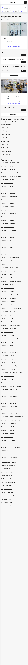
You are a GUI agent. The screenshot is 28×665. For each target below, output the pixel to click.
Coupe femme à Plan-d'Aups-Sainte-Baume (12, 359)
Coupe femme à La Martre (7, 284)
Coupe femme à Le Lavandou (8, 311)
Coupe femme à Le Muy (7, 318)
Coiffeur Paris (4, 148)
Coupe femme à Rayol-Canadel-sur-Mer (11, 372)
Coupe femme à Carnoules (8, 193)
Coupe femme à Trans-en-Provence (10, 447)
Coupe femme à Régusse (7, 376)
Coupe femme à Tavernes (7, 433)
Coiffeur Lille (4, 127)
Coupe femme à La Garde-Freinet (9, 277)
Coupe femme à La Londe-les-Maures (11, 281)
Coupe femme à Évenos (7, 217)
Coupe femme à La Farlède (8, 271)
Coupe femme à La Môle (7, 288)
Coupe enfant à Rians (6, 485)
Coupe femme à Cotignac (7, 206)
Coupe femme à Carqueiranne (9, 196)
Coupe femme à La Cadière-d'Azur (10, 257)
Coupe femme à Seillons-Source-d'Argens (12, 416)
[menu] (2, 2)
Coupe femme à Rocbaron (8, 379)
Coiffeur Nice (4, 144)
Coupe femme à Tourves (7, 443)
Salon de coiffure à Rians (7, 506)
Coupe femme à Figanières (8, 223)
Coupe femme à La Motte (7, 291)
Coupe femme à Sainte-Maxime (9, 406)
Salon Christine (6, 38)
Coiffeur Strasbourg (6, 151)
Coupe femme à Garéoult (7, 237)
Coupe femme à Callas (7, 183)
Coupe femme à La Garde (7, 274)
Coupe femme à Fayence (7, 220)
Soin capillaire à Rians (6, 502)
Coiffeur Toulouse (5, 154)
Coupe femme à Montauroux (8, 342)
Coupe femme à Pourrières (8, 362)
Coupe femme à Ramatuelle (8, 369)
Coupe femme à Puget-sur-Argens (10, 366)
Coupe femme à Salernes (7, 410)
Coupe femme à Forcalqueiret (8, 230)
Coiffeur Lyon (4, 131)
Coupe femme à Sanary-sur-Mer (9, 413)
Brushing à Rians (5, 468)
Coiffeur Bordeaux (6, 124)
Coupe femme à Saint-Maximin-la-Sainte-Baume (13, 393)
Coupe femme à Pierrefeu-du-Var (9, 352)
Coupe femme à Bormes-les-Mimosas (11, 176)
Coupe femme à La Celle (7, 261)
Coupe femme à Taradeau (7, 430)
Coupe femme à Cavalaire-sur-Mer (10, 200)
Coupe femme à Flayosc (7, 227)
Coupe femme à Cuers (7, 210)
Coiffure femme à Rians (7, 472)
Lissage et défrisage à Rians (8, 495)
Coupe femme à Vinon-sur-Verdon (10, 454)
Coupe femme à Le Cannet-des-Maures (11, 308)
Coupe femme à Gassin (7, 240)
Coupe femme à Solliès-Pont (8, 423)
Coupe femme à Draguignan (8, 213)
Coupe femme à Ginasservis (8, 244)
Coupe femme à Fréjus (7, 233)
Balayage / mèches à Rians (8, 465)
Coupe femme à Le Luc (7, 315)
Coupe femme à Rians (6, 489)
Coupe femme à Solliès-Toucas (9, 427)
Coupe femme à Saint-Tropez (8, 399)
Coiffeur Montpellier (6, 137)
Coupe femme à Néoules (7, 345)
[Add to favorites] (25, 24)
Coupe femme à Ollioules (7, 349)
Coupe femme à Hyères (7, 254)
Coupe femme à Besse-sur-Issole (9, 172)
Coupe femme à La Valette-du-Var (10, 298)
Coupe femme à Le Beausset (8, 305)
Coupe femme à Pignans (7, 355)
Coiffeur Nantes (5, 141)
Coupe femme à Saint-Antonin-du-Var (11, 386)
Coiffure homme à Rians (7, 475)
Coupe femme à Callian (7, 186)
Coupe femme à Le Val (7, 332)
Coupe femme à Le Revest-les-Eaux (10, 325)
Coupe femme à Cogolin (7, 203)
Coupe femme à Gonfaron (7, 247)
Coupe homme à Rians (7, 492)
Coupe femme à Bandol (7, 166)
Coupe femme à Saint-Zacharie (9, 403)
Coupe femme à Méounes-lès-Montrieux (11, 338)
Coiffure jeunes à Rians (7, 479)
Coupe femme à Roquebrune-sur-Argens (11, 382)
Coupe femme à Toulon (7, 437)
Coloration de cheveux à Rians (9, 482)
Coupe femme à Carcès (7, 189)
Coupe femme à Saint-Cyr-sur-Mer (10, 389)
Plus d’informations (14, 74)
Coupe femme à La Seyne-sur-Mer (10, 294)
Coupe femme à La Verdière (8, 301)
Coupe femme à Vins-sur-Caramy (9, 457)
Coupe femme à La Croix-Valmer (9, 267)
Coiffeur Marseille (5, 134)
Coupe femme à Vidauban (7, 450)
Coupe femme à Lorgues (7, 335)
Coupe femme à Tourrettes (8, 440)
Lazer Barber (5, 95)
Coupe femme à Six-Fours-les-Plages (10, 420)
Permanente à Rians (6, 499)
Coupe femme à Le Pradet (7, 322)
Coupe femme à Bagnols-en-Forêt (10, 162)
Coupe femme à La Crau (7, 264)
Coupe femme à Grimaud (7, 250)
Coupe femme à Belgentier (8, 169)
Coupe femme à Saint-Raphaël (9, 396)
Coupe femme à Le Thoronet (8, 328)
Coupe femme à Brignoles (7, 179)
